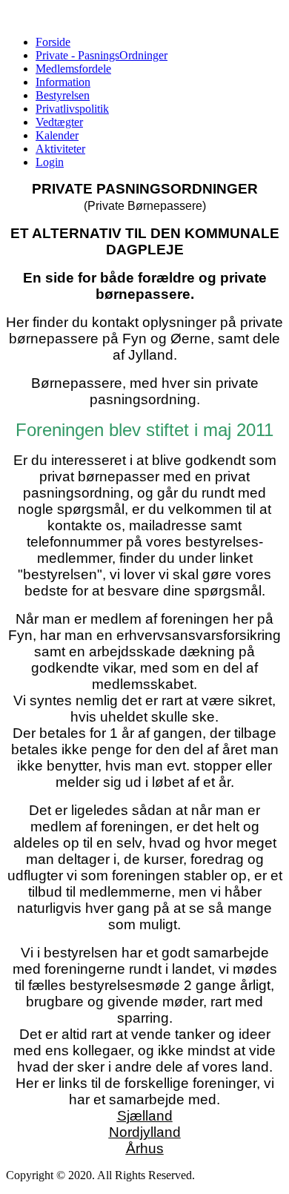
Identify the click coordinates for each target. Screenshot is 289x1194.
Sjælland (145, 1116)
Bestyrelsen (63, 95)
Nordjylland (145, 1132)
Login (50, 162)
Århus (145, 1148)
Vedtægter (59, 122)
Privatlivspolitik (72, 108)
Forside (53, 42)
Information (63, 82)
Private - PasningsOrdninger (101, 55)
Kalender (57, 135)
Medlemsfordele (73, 68)
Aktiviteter (60, 148)
